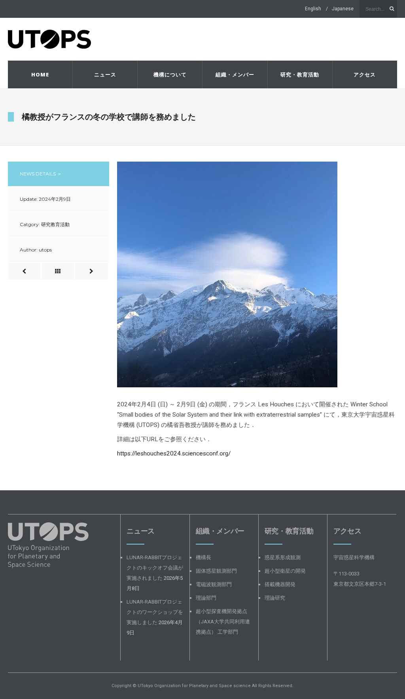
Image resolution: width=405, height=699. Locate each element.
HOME (40, 74)
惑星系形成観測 (283, 557)
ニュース (105, 74)
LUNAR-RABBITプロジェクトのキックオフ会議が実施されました (155, 567)
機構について (170, 74)
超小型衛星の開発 (285, 571)
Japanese (343, 8)
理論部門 (206, 598)
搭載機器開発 (280, 584)
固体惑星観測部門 (216, 571)
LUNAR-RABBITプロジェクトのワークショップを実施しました (155, 612)
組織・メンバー (235, 74)
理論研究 (275, 598)
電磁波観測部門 (214, 584)
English (313, 8)
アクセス (365, 74)
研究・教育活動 (299, 74)
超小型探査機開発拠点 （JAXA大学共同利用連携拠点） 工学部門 (223, 621)
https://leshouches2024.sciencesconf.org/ (174, 453)
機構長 (203, 557)
